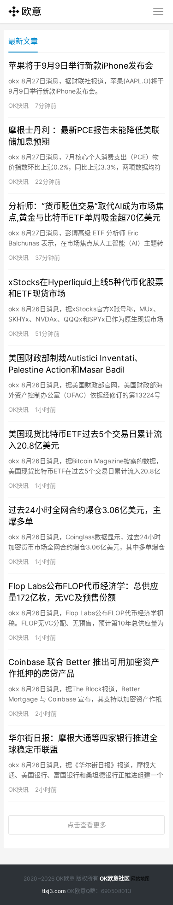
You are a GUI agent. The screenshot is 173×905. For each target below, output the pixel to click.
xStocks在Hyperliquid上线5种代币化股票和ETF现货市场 (85, 287)
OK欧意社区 (115, 878)
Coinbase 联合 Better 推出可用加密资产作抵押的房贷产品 (83, 667)
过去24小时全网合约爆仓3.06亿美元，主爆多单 (84, 515)
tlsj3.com (54, 890)
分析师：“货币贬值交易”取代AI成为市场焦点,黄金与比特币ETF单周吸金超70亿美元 (86, 211)
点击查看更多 (86, 825)
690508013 (116, 890)
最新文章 (23, 41)
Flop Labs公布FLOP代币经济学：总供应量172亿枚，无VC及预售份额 (83, 591)
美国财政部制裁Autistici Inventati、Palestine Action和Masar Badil (75, 363)
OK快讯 (18, 105)
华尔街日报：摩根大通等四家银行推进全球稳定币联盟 (83, 743)
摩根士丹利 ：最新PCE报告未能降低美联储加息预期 (84, 135)
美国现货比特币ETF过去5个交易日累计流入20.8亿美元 (85, 439)
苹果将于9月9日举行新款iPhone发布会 (80, 65)
